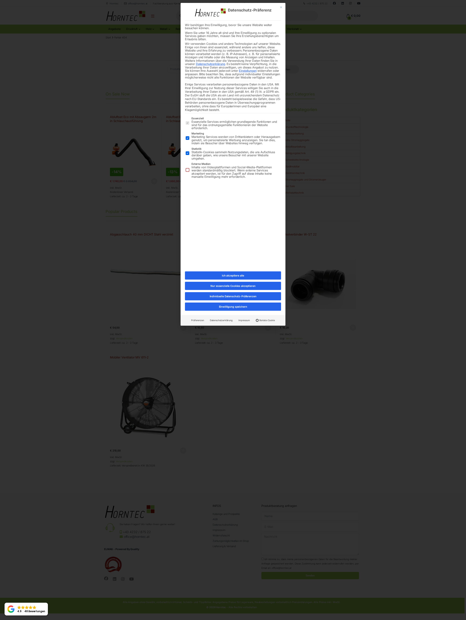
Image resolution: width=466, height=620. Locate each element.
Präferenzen (197, 320)
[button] (26, 609)
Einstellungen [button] (247, 70)
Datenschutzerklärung (210, 64)
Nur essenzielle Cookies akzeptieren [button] (232, 285)
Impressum (244, 320)
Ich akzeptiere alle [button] (233, 275)
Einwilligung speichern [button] (233, 306)
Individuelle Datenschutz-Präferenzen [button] (233, 296)
